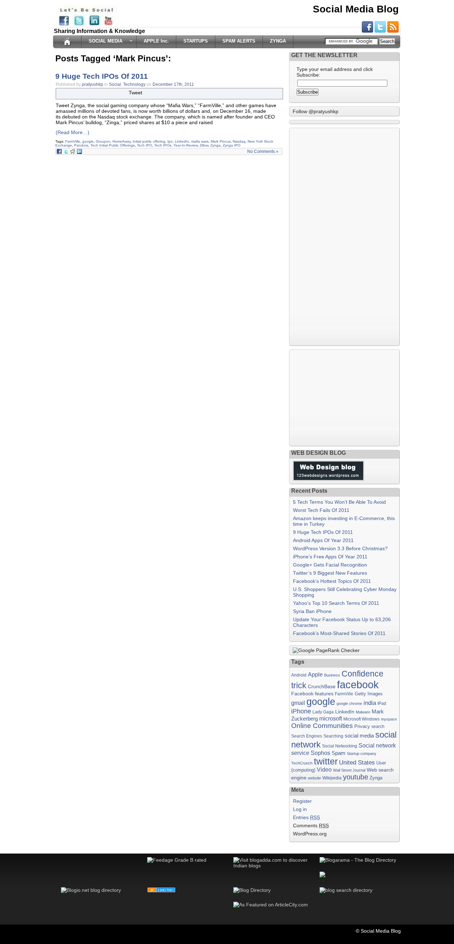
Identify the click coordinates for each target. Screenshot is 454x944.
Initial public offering (149, 141)
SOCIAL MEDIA (103, 41)
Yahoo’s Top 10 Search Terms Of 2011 (336, 603)
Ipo (170, 141)
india (370, 703)
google (88, 141)
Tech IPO (144, 145)
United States (357, 762)
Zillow (204, 145)
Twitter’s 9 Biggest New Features (330, 573)
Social (115, 84)
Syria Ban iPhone (312, 611)
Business (332, 675)
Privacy (362, 726)
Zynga (215, 145)
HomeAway (121, 141)
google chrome (349, 703)
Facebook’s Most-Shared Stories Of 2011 (339, 633)
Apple (315, 675)
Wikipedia (332, 777)
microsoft (330, 718)
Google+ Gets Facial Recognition (330, 565)
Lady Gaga (323, 712)
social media (359, 736)
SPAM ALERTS (238, 41)
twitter (326, 761)
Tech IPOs (162, 145)
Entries (306, 817)
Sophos (320, 753)
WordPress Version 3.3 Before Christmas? (340, 548)
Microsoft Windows (361, 719)
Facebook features (312, 693)
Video (324, 770)
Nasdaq (239, 141)
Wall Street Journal (349, 770)
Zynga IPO (231, 145)
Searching (333, 736)
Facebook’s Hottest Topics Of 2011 (332, 581)
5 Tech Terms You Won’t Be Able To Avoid (339, 502)
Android (298, 675)
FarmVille (72, 141)
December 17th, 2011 (173, 84)
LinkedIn (182, 141)
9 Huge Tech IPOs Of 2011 (101, 76)
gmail (298, 703)
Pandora (81, 145)
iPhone (301, 711)
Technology (134, 84)
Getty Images (369, 693)
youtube (355, 777)
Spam (338, 753)
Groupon (103, 141)
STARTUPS (195, 41)
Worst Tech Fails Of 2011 (321, 510)
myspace (389, 719)
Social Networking (339, 746)
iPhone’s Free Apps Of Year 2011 (330, 556)
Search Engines (306, 736)
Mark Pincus (221, 141)
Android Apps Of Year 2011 (323, 540)
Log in (300, 809)
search (377, 726)
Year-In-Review (185, 145)
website (314, 778)
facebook (358, 684)
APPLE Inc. (156, 41)
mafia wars (200, 141)
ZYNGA (278, 41)
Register (302, 801)
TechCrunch (301, 763)
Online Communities (322, 725)
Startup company (361, 753)
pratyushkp (92, 84)
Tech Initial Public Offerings (112, 145)
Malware (363, 712)
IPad (381, 703)
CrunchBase (322, 686)
